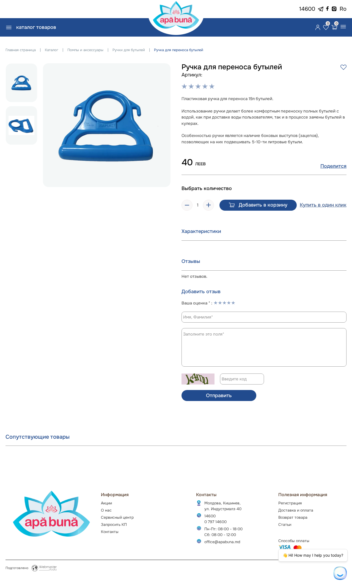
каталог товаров (36, 27)
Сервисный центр (117, 517)
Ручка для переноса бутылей (178, 50)
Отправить (219, 395)
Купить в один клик (323, 205)
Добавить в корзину (263, 205)
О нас (106, 510)
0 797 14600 (215, 521)
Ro (343, 9)
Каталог (51, 50)
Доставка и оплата (295, 510)
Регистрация (290, 503)
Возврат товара (292, 517)
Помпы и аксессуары (85, 50)
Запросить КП (114, 524)
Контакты (110, 531)
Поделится (333, 166)
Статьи (284, 524)
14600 (307, 9)
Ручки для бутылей (128, 50)
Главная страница (21, 50)
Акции (106, 503)
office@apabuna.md (222, 541)
